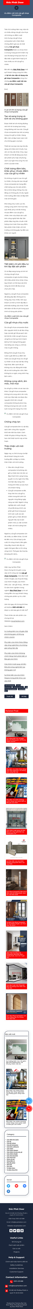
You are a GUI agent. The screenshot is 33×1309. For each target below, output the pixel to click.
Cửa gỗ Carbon (11, 1143)
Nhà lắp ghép (11, 1162)
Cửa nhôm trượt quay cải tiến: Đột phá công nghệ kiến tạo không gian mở (15, 667)
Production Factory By (15, 1303)
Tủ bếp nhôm (11, 1168)
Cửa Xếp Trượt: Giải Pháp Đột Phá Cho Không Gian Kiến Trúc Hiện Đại (16, 986)
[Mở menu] (16, 8)
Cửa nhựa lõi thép (12, 1155)
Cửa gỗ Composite (12, 1145)
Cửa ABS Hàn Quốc (13, 1139)
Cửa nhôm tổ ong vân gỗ (14, 1152)
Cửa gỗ (9, 1141)
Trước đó (10, 696)
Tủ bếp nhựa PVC (12, 1170)
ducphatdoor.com (17, 621)
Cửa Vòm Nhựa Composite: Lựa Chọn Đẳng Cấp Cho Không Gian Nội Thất (16, 1017)
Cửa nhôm (10, 1148)
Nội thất (9, 1164)
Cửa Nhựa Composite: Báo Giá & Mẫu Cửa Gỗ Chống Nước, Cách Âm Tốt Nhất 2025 (16, 893)
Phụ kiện (9, 1166)
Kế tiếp (24, 696)
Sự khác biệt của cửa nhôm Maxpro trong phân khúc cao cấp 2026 (15, 678)
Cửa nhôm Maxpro (12, 1150)
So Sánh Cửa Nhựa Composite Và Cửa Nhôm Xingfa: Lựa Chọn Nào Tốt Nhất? (16, 924)
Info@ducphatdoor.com (18, 1286)
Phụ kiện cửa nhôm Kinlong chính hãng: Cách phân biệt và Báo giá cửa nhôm (15, 656)
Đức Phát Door (15, 2)
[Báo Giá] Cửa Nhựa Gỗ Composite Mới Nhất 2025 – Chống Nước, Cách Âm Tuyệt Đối (16, 955)
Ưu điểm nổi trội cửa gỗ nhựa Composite (16, 14)
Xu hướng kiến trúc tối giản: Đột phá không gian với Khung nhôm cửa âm (16, 634)
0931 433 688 (18, 1281)
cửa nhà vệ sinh (18, 687)
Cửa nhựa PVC (11, 1157)
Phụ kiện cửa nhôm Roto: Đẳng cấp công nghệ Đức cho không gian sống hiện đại (15, 645)
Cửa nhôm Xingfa (12, 1154)
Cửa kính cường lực (13, 1146)
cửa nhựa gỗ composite (16, 688)
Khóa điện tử (11, 1161)
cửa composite (9, 685)
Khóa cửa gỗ (10, 1159)
